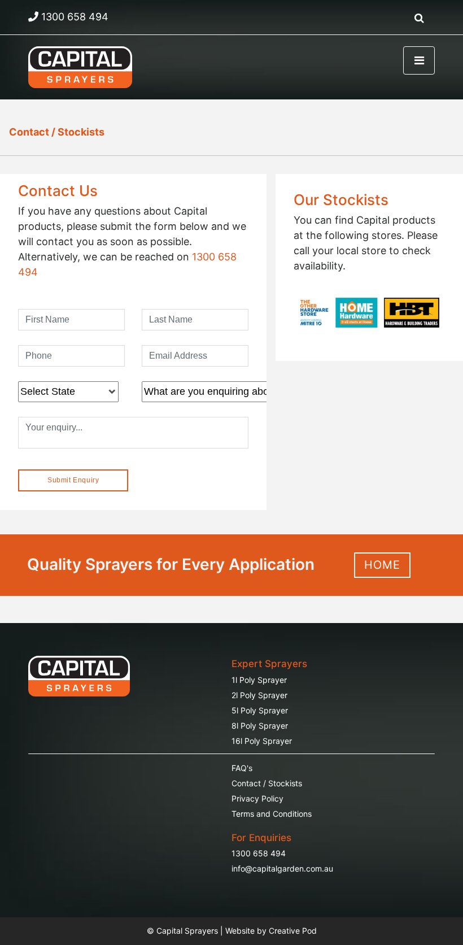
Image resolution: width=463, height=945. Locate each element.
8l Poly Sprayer (259, 725)
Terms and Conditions (271, 813)
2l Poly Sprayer (259, 695)
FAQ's (241, 768)
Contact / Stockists (56, 132)
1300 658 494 (258, 853)
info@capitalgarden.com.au (282, 868)
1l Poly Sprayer (259, 680)
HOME (382, 565)
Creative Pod (293, 930)
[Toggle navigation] (419, 60)
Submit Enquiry (73, 480)
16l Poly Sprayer (261, 741)
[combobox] (68, 391)
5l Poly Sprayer (259, 710)
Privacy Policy (257, 798)
